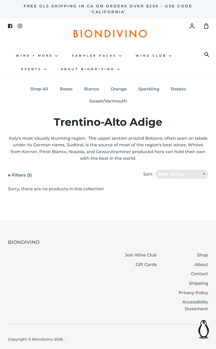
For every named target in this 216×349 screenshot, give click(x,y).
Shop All (39, 88)
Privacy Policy (193, 292)
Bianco (91, 88)
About (201, 264)
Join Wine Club (141, 255)
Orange (119, 88)
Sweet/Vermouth (108, 101)
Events (32, 69)
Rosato (178, 88)
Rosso (66, 88)
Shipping (198, 283)
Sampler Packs (95, 55)
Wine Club (152, 55)
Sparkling (148, 88)
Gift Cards (146, 264)
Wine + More (35, 55)
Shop (202, 255)
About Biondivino (89, 69)
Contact (199, 273)
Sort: (148, 174)
